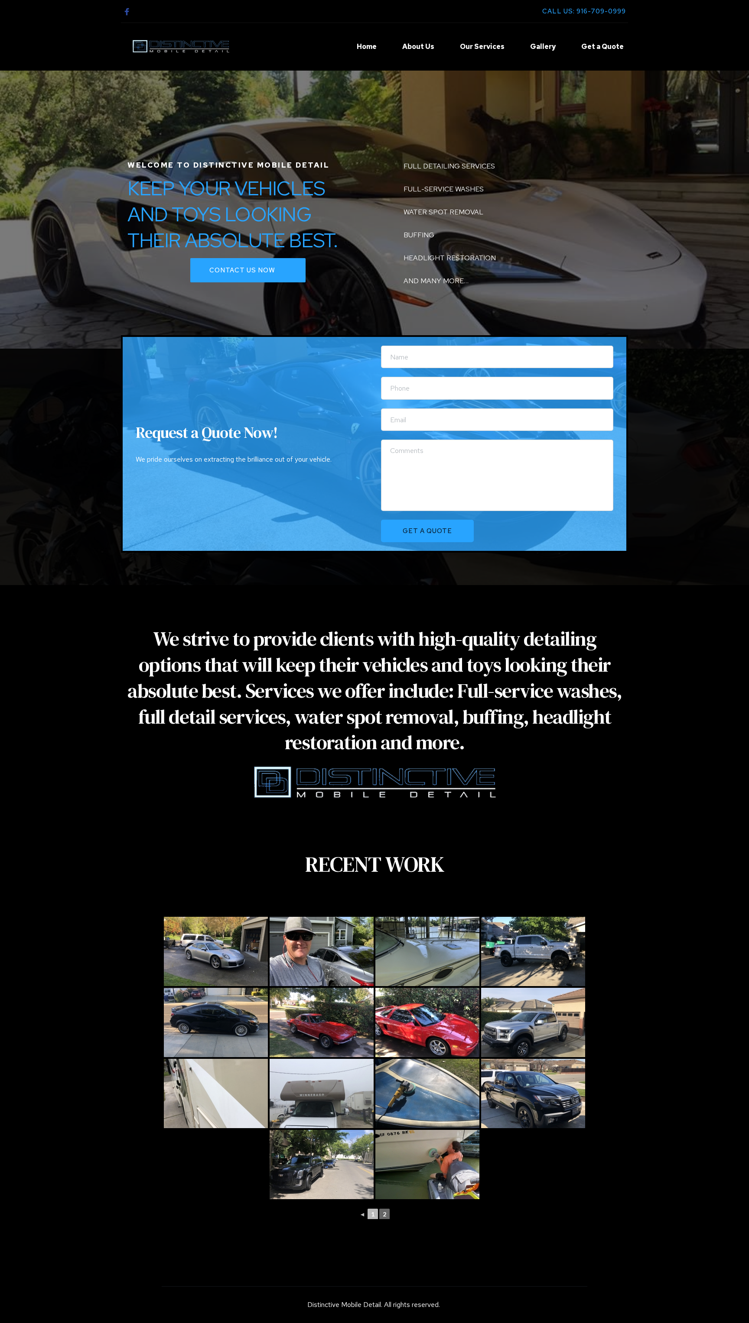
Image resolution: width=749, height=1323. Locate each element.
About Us (418, 46)
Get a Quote (602, 46)
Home (367, 46)
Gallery (543, 46)
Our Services (482, 46)
